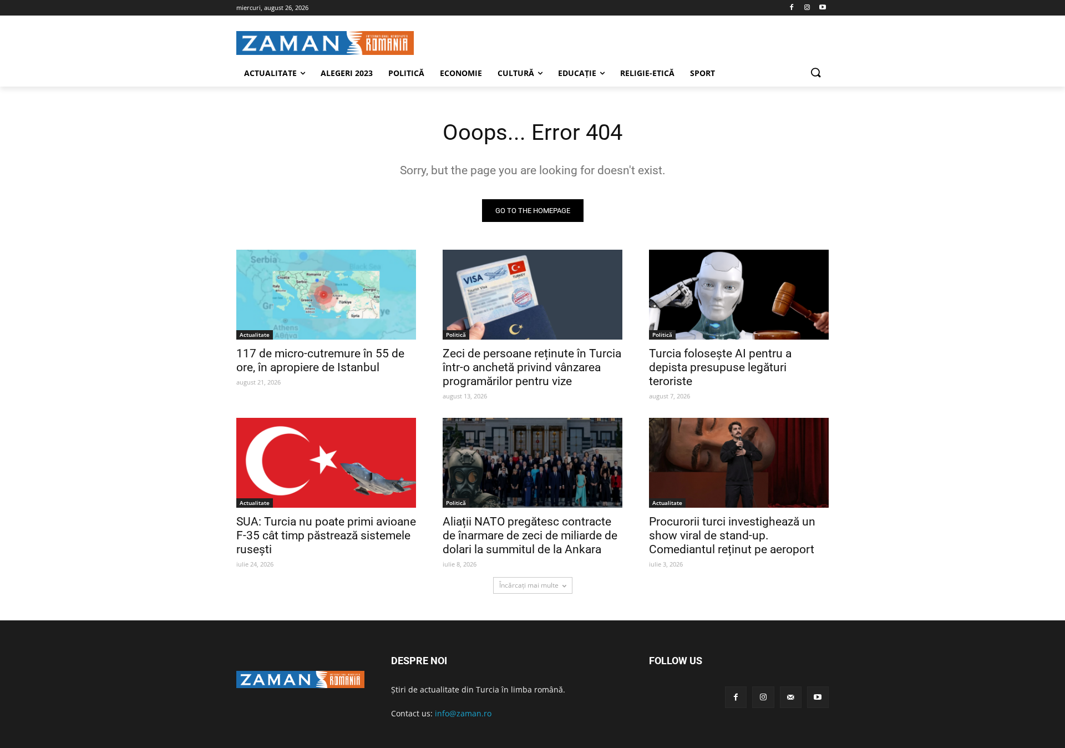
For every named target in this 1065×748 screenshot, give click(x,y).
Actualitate (255, 334)
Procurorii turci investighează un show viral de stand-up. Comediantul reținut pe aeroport (732, 535)
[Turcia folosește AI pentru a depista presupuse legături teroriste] (739, 295)
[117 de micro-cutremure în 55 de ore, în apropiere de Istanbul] (326, 295)
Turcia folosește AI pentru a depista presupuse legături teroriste (720, 367)
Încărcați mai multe (529, 585)
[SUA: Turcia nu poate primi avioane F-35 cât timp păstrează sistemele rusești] (326, 463)
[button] (815, 73)
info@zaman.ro (463, 713)
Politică (456, 334)
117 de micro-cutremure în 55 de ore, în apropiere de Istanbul (320, 360)
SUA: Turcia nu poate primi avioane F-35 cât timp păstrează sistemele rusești (326, 535)
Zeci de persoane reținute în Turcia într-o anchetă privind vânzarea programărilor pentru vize (532, 367)
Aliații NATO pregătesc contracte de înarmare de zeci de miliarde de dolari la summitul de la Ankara (530, 535)
